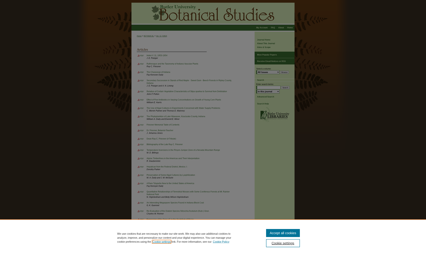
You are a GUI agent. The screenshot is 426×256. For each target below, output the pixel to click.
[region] (213, 237)
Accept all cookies (283, 233)
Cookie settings (161, 241)
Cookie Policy (221, 241)
